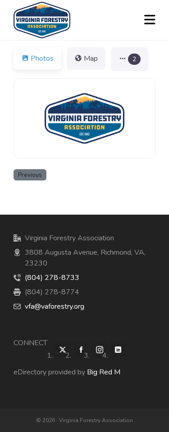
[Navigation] (149, 20)
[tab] (129, 59)
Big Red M (103, 372)
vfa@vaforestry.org (54, 306)
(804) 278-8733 (52, 278)
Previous (30, 175)
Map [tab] (91, 58)
